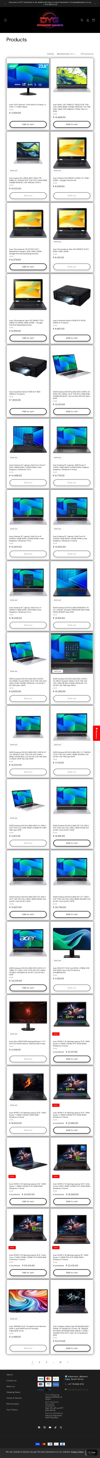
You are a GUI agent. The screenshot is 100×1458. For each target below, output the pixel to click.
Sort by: (50, 54)
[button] (5, 20)
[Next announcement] (95, 3)
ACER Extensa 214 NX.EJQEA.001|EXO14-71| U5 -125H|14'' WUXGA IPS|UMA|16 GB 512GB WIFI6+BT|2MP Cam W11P (71, 610)
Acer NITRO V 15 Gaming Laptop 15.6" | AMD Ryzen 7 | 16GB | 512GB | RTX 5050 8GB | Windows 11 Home (71, 1115)
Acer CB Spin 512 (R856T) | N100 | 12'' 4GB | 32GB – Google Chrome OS (71, 179)
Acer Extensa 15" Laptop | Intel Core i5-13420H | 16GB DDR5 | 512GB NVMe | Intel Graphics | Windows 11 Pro (26, 538)
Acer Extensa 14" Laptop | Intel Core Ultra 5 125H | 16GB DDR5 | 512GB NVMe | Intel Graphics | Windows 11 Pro (27, 467)
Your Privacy (12, 1410)
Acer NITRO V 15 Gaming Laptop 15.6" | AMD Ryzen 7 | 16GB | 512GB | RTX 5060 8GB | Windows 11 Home (27, 1186)
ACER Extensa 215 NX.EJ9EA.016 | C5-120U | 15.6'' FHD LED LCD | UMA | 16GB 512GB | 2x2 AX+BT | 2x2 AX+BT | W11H (27, 899)
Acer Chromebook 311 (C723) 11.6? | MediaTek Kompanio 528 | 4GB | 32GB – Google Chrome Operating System (26, 251)
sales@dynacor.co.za (77, 1389)
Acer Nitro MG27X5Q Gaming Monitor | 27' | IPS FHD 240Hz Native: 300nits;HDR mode (27, 1042)
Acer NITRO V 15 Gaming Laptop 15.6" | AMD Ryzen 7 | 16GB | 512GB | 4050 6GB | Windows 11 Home (27, 1115)
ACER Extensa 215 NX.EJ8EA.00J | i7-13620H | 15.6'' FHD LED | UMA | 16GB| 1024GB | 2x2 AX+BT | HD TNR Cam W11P (72, 754)
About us (11, 1386)
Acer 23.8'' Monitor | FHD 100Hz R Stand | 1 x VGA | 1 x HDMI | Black (27, 106)
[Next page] (67, 1362)
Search (10, 1374)
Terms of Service (14, 1398)
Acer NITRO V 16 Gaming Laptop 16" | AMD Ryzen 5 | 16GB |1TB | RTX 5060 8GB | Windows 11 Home (70, 1257)
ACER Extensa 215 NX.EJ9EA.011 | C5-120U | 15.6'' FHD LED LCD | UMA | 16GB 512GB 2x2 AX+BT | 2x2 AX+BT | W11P (71, 828)
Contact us (12, 1380)
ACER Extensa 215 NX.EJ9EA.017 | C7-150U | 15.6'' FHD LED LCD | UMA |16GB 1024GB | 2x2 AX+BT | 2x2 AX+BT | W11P (72, 899)
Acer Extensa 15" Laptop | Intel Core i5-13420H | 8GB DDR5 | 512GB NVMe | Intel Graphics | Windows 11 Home (70, 538)
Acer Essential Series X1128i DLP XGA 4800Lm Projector (24, 393)
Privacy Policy (77, 1452)
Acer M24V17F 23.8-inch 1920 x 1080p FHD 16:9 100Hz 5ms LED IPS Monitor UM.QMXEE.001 (71, 970)
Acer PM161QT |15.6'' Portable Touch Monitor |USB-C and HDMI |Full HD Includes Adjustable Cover (27, 1328)
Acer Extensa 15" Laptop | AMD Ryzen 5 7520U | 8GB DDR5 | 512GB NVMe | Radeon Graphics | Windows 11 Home (71, 467)
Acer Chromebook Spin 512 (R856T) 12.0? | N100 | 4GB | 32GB (71, 250)
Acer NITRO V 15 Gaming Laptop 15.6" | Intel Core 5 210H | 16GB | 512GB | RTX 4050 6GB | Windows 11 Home (72, 1186)
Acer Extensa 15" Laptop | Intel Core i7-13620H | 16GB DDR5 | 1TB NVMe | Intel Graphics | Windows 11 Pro (25, 610)
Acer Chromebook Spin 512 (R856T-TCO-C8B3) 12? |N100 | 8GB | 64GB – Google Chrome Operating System (26, 323)
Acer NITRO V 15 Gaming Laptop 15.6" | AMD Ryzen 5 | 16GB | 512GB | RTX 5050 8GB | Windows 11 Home (71, 1043)
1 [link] (32, 1362)
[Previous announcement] (5, 3)
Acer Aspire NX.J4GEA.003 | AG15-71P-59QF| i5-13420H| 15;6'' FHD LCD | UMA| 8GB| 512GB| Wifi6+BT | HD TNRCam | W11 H (28, 180)
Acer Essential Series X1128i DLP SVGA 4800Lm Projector (69, 322)
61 (60, 1362)
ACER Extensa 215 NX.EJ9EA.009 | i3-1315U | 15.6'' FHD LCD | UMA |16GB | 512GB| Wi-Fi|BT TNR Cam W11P (27, 828)
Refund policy (13, 1404)
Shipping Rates (13, 1392)
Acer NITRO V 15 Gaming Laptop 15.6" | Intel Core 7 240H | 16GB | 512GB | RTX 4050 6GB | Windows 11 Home (27, 1257)
